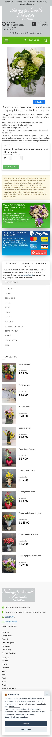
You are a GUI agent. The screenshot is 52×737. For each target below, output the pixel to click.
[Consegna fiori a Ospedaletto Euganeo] (26, 13)
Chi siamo (5, 632)
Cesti (7, 345)
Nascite (8, 336)
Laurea (8, 293)
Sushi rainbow (24, 364)
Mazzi (7, 303)
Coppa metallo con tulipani (30, 513)
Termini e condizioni (9, 653)
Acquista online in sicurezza (14, 233)
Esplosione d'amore (27, 449)
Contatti (5, 639)
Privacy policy (6, 646)
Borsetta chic (24, 406)
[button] (45, 40)
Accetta (26, 724)
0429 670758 (43, 25)
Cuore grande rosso (27, 491)
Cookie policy (6, 650)
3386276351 (42, 23)
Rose (7, 307)
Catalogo (34, 40)
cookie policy (14, 706)
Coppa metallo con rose (28, 534)
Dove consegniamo (8, 643)
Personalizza (26, 730)
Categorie (11, 282)
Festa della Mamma (14, 326)
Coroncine (10, 298)
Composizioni (11, 340)
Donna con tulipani (27, 470)
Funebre (9, 321)
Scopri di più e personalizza (16, 717)
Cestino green (24, 428)
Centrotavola (11, 331)
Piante (8, 317)
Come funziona (7, 636)
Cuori (7, 312)
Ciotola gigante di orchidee (30, 555)
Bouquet (9, 289)
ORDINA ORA (10, 167)
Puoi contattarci (26, 275)
